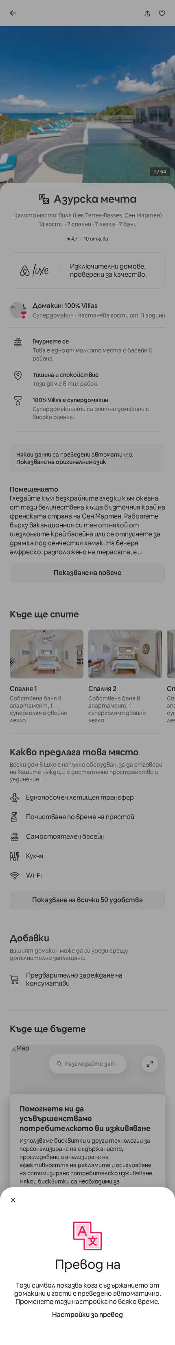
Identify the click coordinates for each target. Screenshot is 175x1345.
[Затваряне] (13, 1200)
